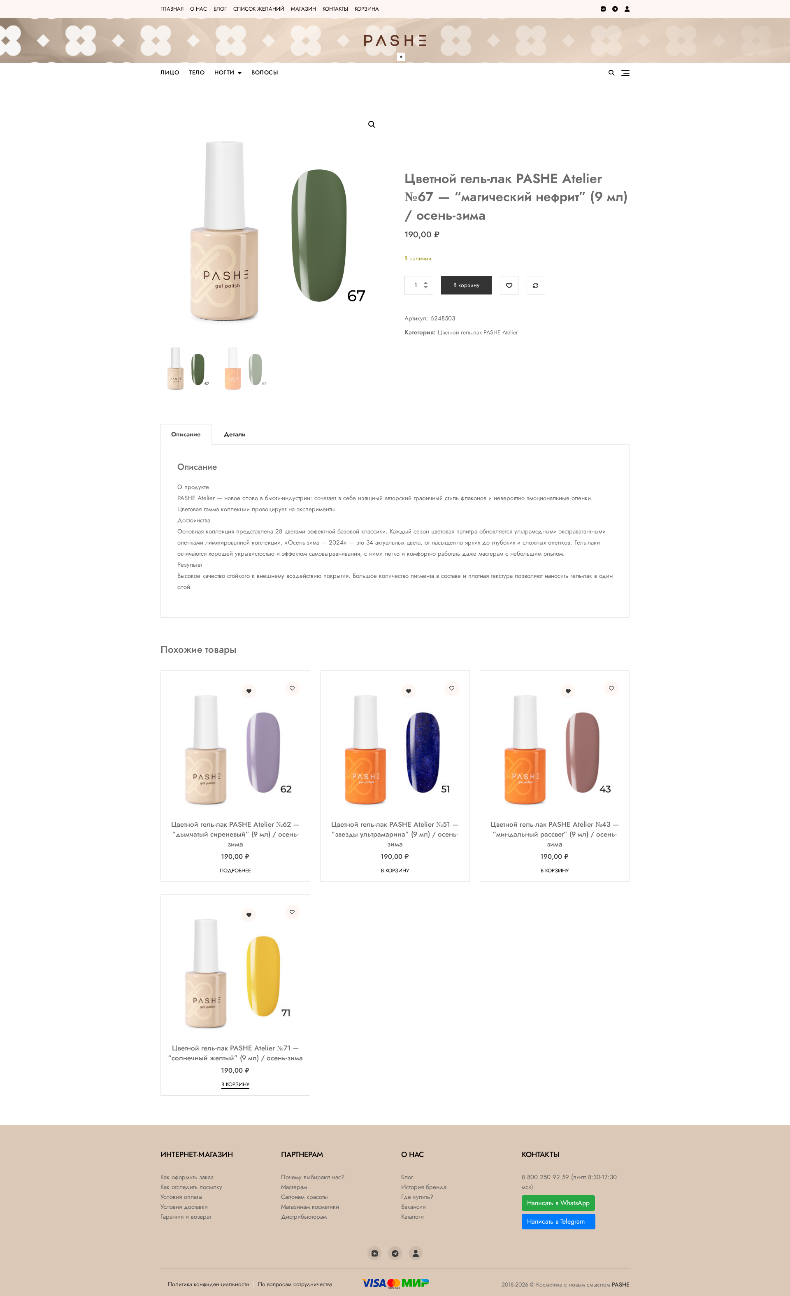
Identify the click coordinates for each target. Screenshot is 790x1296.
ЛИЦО (169, 72)
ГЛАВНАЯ (172, 9)
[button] (372, 124)
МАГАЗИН (303, 9)
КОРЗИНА (367, 9)
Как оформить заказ (187, 1177)
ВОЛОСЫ (264, 72)
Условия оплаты (181, 1197)
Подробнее (235, 870)
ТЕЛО (196, 72)
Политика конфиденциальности (208, 1284)
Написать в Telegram (558, 1221)
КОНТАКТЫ (335, 9)
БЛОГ (220, 9)
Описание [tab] (186, 434)
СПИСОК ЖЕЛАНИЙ (258, 9)
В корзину (466, 285)
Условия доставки (184, 1207)
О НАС (198, 9)
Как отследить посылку (191, 1187)
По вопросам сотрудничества (295, 1284)
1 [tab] (401, 57)
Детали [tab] (235, 434)
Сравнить (536, 285)
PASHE (621, 1284)
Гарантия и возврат (185, 1217)
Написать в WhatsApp (558, 1203)
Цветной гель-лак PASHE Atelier (478, 332)
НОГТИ (224, 72)
